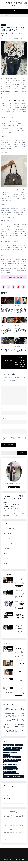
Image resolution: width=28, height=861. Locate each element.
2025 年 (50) (7, 792)
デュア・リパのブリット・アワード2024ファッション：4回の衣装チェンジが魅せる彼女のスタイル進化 (19, 692)
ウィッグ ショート (19, 671)
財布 (6, 558)
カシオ (5, 759)
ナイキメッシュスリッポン (10, 771)
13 (14, 825)
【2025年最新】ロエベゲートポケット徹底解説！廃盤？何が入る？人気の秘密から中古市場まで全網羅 (20, 310)
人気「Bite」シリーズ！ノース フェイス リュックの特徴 (7, 350)
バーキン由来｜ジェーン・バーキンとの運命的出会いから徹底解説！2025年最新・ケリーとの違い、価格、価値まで (7, 331)
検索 (21, 452)
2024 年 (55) (7, 795)
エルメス (14, 747)
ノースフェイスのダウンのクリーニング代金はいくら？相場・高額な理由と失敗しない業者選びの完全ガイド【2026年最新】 (19, 583)
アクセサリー (9, 528)
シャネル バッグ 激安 (9, 506)
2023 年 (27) (7, 798)
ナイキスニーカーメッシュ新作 (11, 769)
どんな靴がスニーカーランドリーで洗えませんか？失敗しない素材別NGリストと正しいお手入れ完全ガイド (19, 594)
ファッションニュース (11, 543)
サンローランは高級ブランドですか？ (12, 757)
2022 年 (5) (7, 802)
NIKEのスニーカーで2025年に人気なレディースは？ (13, 777)
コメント (4, 383)
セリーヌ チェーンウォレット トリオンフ (19, 663)
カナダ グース (7, 747)
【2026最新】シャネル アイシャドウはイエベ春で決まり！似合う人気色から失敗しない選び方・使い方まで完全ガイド (19, 630)
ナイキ (5, 745)
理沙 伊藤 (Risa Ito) (7, 33)
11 (8, 825)
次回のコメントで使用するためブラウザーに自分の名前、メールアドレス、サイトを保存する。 (14, 438)
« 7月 (5, 839)
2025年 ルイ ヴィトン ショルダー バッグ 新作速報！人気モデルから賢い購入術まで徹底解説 (20, 330)
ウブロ (5, 752)
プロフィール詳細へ (14, 487)
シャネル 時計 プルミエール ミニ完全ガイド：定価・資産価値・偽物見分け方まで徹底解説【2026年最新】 (19, 606)
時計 (6, 548)
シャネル (20, 747)
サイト (3, 427)
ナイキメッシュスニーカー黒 (10, 766)
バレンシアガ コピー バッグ (11, 508)
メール (3, 418)
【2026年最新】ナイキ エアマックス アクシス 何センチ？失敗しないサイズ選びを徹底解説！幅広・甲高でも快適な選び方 (19, 618)
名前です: (6, 483)
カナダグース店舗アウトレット (11, 762)
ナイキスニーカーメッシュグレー (11, 774)
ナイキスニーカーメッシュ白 (10, 764)
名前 (3, 409)
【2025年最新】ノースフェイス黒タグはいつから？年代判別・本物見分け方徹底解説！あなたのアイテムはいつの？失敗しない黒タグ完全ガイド (19, 652)
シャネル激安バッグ (14, 101)
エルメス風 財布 (18, 680)
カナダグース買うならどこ (15, 759)
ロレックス (11, 745)
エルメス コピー (8, 502)
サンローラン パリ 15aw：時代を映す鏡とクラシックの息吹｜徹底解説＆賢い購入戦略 (7, 310)
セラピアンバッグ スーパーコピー (12, 504)
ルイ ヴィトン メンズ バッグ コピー (13, 511)
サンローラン (7, 754)
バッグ (3, 25)
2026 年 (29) (7, 789)
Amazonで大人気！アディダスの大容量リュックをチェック (20, 350)
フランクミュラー (13, 752)
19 (11, 829)
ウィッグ (7, 533)
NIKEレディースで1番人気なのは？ (12, 750)
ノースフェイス (19, 745)
